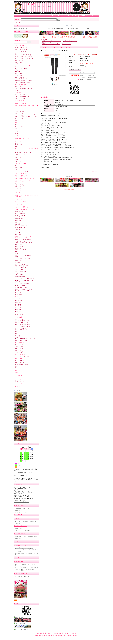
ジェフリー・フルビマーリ (22, 356)
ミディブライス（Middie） (22, 49)
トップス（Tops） (20, 244)
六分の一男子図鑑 (19, 111)
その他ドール (18, 90)
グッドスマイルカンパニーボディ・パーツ (26, 338)
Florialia (18, 233)
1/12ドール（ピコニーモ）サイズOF (24, 280)
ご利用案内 (84, 16)
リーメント (18, 190)
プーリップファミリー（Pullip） (24, 88)
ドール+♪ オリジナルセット (22, 84)
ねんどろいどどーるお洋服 (22, 283)
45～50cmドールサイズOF (22, 291)
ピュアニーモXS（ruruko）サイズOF (25, 278)
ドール (16, 124)
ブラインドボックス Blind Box (23, 181)
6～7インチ (18, 307)
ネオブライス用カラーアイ (22, 321)
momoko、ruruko (20, 98)
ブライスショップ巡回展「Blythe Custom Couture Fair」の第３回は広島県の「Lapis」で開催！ (26, 569)
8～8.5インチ (18, 304)
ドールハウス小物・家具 (21, 364)
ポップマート (18, 53)
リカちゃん (18, 141)
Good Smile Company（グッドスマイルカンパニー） (26, 149)
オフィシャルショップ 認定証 (23, 530)
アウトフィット (19, 118)
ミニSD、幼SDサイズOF (21, 287)
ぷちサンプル (18, 380)
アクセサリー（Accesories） (23, 255)
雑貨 (16, 120)
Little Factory (20, 215)
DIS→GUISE (18, 234)
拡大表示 (56, 84)
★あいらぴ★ (31, 4)
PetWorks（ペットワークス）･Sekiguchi (26, 105)
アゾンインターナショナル (22, 213)
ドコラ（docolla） (20, 77)
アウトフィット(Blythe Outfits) (24, 58)
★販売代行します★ (19, 538)
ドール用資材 (18, 294)
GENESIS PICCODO (20, 163)
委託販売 (17, 372)
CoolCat (17, 229)
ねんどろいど (18, 161)
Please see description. (79, 28)
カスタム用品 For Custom (22, 317)
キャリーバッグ (19, 345)
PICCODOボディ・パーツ (21, 340)
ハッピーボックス (19, 92)
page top (94, 171)
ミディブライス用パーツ (21, 322)
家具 (16, 146)
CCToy (17, 231)
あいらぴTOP (44, 39)
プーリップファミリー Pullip (23, 66)
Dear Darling (19, 211)
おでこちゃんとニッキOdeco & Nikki (25, 115)
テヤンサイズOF (19, 273)
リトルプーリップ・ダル (21, 79)
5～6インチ (18, 309)
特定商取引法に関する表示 (61, 633)
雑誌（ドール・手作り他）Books (23, 207)
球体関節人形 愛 (19, 100)
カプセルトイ (18, 386)
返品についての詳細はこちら (87, 75)
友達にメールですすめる (86, 79)
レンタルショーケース (20, 573)
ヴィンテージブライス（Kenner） (24, 56)
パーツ (16, 131)
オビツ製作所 (18, 224)
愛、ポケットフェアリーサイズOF (23, 289)
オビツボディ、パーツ (20, 333)
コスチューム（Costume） (22, 249)
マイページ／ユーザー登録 (70, 16)
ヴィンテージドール (20, 199)
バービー (17, 135)
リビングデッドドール (20, 173)
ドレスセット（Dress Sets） (23, 239)
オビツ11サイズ (19, 282)
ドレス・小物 (18, 144)
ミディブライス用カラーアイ (22, 324)
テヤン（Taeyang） (20, 70)
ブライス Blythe (20, 45)
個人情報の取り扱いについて (44, 633)
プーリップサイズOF (20, 269)
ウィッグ (17, 169)
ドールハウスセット (20, 360)
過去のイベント (18, 561)
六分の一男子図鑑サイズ (21, 276)
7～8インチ (18, 306)
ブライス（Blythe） (20, 86)
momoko (17, 107)
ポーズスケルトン (19, 381)
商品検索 (17, 19)
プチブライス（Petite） (21, 51)
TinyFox (17, 192)
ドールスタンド (19, 348)
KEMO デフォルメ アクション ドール (25, 178)
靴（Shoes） (18, 262)
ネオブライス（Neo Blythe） (23, 47)
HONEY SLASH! (19, 218)
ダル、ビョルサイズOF (21, 271)
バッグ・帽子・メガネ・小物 (22, 258)
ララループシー (19, 204)
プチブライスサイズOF (21, 267)
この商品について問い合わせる (88, 77)
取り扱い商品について (20, 526)
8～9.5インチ (18, 302)
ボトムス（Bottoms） (21, 248)
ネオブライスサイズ (20, 264)
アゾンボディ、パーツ (20, 335)
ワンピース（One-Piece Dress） (24, 242)
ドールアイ (18, 331)
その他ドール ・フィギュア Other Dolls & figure (26, 195)
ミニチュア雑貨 (19, 352)
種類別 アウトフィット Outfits (24, 237)
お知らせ (16, 518)
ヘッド (16, 130)
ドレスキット (18, 292)
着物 (16, 251)
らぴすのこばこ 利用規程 (22, 576)
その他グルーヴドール (20, 103)
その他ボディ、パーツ (20, 337)
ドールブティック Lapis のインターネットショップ (41, 6)
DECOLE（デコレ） (20, 384)
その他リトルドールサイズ (22, 285)
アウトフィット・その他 (21, 171)
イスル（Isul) (19, 75)
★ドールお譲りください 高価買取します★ (26, 536)
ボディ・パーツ (19, 113)
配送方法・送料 (19, 510)
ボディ (16, 128)
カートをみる (55, 16)
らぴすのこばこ (19, 375)
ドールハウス (18, 358)
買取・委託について (20, 533)
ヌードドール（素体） (20, 201)
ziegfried (18, 220)
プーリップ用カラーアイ (21, 328)
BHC (16, 222)
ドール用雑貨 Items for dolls (24, 342)
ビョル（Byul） (19, 73)
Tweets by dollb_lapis (21, 502)
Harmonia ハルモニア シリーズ (23, 152)
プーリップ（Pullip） (21, 68)
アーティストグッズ (20, 354)
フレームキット (19, 368)
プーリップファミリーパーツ (22, 326)
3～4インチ (18, 313)
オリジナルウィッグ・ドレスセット (24, 80)
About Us (73, 633)
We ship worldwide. (21, 512)
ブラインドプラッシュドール (22, 185)
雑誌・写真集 (18, 62)
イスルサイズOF (19, 274)
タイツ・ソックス (19, 260)
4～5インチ (18, 311)
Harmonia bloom (20, 227)
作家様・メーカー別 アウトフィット (24, 209)
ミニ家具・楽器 (19, 346)
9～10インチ (18, 300)
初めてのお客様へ (19, 505)
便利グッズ (18, 350)
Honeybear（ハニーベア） (22, 138)
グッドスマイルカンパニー (22, 226)
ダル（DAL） (18, 71)
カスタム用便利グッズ (20, 330)
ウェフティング (19, 314)
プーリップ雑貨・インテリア (22, 82)
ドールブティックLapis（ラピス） (24, 548)
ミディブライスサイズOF (21, 266)
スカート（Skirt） (20, 246)
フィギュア (18, 188)
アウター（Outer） (20, 241)
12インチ (17, 298)
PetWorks (18, 217)
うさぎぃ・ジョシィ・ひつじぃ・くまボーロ (26, 116)
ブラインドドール (19, 183)
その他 (16, 64)
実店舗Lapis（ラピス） (21, 545)
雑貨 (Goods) (19, 60)
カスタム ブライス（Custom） (23, 55)
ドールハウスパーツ (20, 362)
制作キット (18, 366)
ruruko (17, 109)
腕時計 (16, 257)
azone (17, 122)
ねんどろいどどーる (20, 154)
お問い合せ (94, 16)
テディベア (18, 370)
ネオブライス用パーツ (20, 319)
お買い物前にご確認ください (22, 508)
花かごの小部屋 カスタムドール (23, 176)
